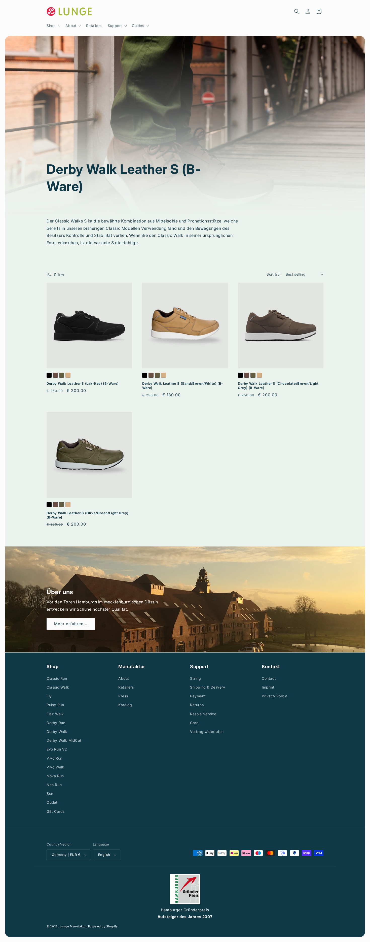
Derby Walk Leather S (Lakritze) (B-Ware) (83, 383)
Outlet (52, 802)
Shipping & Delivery (207, 687)
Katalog (125, 705)
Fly (49, 696)
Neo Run (54, 785)
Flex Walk (55, 713)
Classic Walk (58, 687)
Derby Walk (57, 731)
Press (123, 696)
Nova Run (55, 775)
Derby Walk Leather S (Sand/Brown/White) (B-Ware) (182, 385)
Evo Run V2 (57, 749)
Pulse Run (55, 705)
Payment (198, 696)
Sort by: (273, 274)
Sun (50, 793)
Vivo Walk (55, 767)
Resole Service (203, 713)
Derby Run (56, 722)
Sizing (195, 678)
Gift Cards (56, 811)
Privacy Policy (274, 696)
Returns (197, 705)
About (123, 678)
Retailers (126, 687)
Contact (269, 678)
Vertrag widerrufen (207, 731)
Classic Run (57, 678)
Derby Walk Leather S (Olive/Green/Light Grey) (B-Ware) (88, 515)
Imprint (268, 687)
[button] (53, 25)
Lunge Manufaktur (73, 926)
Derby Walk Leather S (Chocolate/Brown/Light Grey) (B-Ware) (278, 385)
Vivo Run (54, 758)
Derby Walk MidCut (64, 740)
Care (194, 722)
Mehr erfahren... (70, 623)
